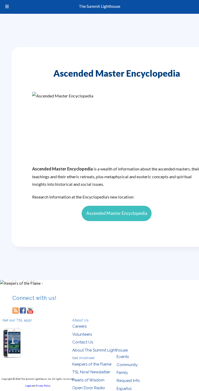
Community (127, 364)
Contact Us (82, 342)
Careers (79, 326)
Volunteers (82, 334)
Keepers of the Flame (91, 364)
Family (122, 372)
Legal (28, 385)
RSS (15, 310)
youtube (30, 310)
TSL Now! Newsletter (91, 372)
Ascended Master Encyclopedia (116, 213)
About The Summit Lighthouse (100, 350)
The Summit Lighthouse (99, 6)
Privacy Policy (43, 385)
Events (123, 356)
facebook (23, 310)
